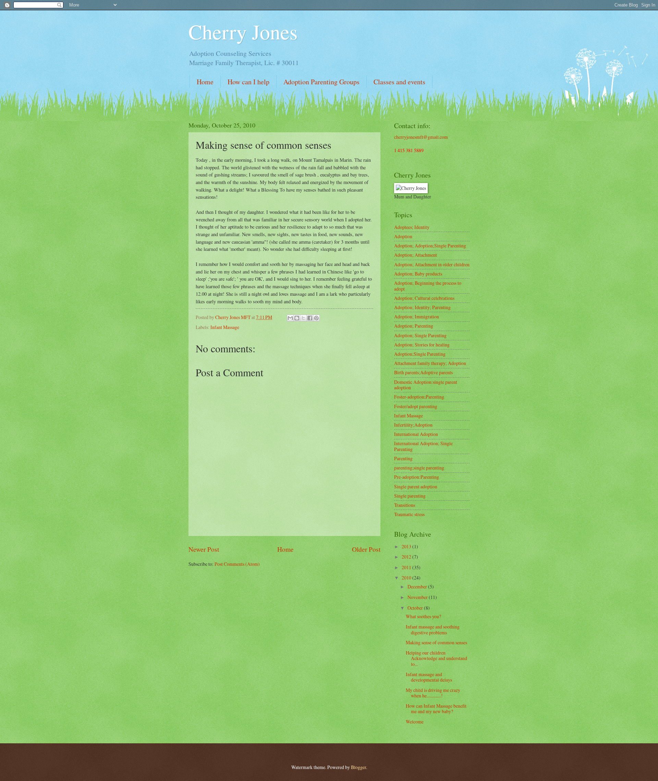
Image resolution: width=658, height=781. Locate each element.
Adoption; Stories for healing (422, 344)
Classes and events (399, 81)
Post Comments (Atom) (237, 564)
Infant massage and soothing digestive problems (433, 629)
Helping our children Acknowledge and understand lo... (436, 658)
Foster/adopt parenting (415, 406)
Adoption (403, 236)
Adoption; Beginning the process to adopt (427, 286)
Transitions (404, 505)
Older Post (366, 549)
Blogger (358, 767)
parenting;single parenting (419, 467)
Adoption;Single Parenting (420, 354)
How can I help (248, 81)
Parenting (403, 458)
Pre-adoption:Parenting (416, 477)
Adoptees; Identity (411, 227)
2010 (407, 577)
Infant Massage (224, 327)
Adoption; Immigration (416, 316)
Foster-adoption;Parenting (419, 396)
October (415, 608)
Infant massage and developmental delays (429, 677)
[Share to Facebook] (309, 318)
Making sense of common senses (436, 642)
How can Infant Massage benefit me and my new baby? (436, 709)
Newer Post (203, 549)
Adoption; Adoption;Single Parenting (430, 245)
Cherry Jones (242, 31)
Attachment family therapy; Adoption (430, 363)
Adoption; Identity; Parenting (422, 307)
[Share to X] (303, 318)
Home (205, 81)
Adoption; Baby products (418, 273)
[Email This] (290, 318)
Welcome (415, 721)
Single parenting (410, 495)
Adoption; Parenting (413, 325)
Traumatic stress (409, 514)
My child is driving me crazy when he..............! (433, 693)
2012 (407, 556)
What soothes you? (423, 616)
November (418, 597)
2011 (407, 567)
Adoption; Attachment (415, 255)
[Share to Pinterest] (316, 318)
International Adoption (416, 434)
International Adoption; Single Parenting (423, 446)
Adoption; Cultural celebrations (424, 298)
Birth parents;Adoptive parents (423, 372)
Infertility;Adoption (413, 425)
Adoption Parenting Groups (321, 81)
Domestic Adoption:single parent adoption (425, 385)
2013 (407, 546)
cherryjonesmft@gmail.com (421, 137)
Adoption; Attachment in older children (432, 264)
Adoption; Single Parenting (420, 335)
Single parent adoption (415, 486)
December (417, 586)
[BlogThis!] (296, 318)
